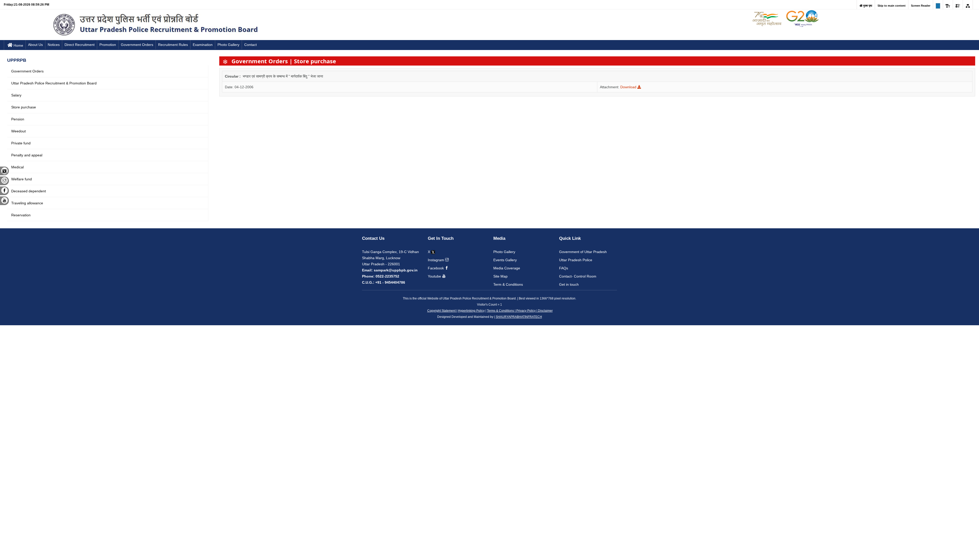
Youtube (435, 276)
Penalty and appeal (26, 155)
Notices (54, 45)
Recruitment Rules (173, 45)
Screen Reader (920, 5)
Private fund (21, 143)
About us (35, 45)
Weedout (18, 131)
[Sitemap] (968, 4)
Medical (17, 167)
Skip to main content (892, 5)
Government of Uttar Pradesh (583, 252)
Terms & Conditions (501, 310)
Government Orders (137, 45)
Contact (250, 45)
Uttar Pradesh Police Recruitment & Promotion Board (54, 83)
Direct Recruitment (80, 45)
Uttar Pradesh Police (575, 260)
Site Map (500, 276)
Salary (16, 95)
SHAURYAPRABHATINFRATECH (519, 317)
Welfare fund (21, 179)
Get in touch (569, 284)
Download (628, 87)
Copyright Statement (441, 310)
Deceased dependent (28, 191)
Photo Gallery (228, 45)
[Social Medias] (958, 4)
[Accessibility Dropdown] (948, 4)
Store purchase (23, 107)
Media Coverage (506, 268)
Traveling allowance (27, 203)
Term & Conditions (508, 284)
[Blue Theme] (938, 4)
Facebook (436, 268)
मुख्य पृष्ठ (867, 5)
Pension (17, 119)
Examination (203, 45)
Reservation (21, 215)
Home (18, 45)
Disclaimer (545, 310)
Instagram (436, 260)
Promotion (107, 45)
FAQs (563, 268)
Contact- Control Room (577, 276)
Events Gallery (505, 260)
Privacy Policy (526, 310)
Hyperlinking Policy (471, 310)
